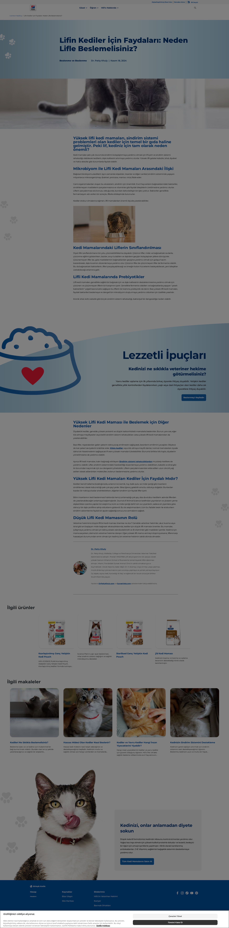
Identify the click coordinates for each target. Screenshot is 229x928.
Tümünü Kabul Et (175, 922)
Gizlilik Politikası (103, 926)
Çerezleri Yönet (175, 916)
